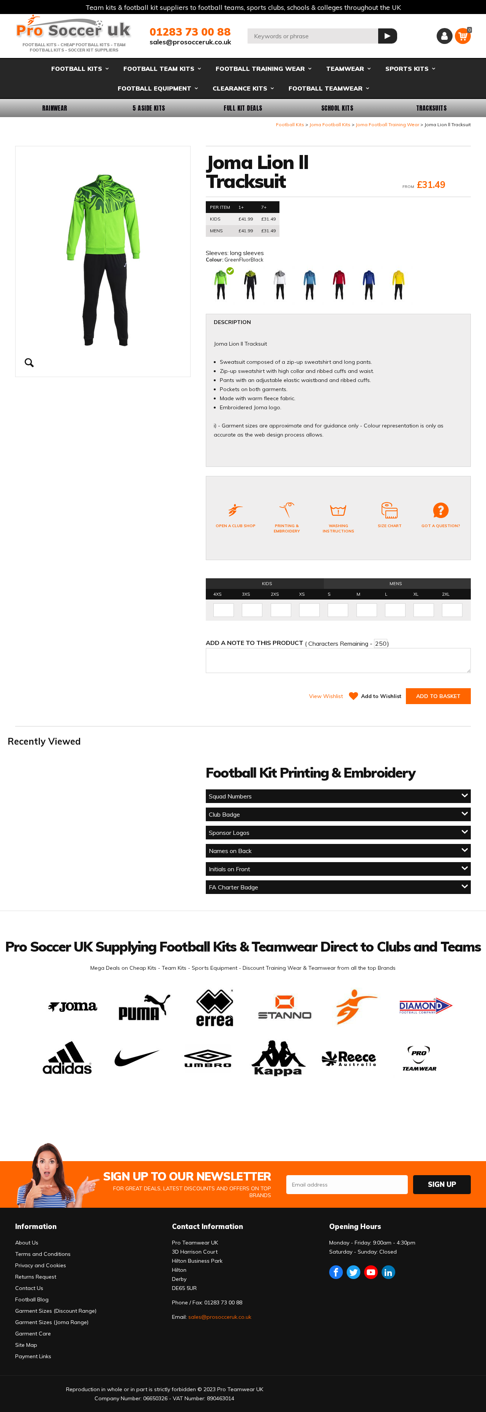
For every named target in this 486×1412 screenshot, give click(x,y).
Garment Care (33, 1333)
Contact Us (29, 1288)
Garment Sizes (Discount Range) (55, 1310)
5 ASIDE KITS (149, 108)
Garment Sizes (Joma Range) (51, 1322)
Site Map (26, 1345)
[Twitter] (353, 1272)
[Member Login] (445, 36)
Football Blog (32, 1299)
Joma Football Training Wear (387, 124)
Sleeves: (218, 253)
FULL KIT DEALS (243, 108)
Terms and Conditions (43, 1254)
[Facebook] (336, 1272)
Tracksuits (431, 108)
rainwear (54, 108)
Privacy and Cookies (40, 1265)
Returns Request (35, 1276)
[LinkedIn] (388, 1272)
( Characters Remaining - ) (297, 643)
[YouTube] (371, 1272)
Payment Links (33, 1356)
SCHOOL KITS (337, 108)
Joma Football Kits (329, 124)
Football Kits (290, 124)
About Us (26, 1242)
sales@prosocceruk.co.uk (190, 42)
